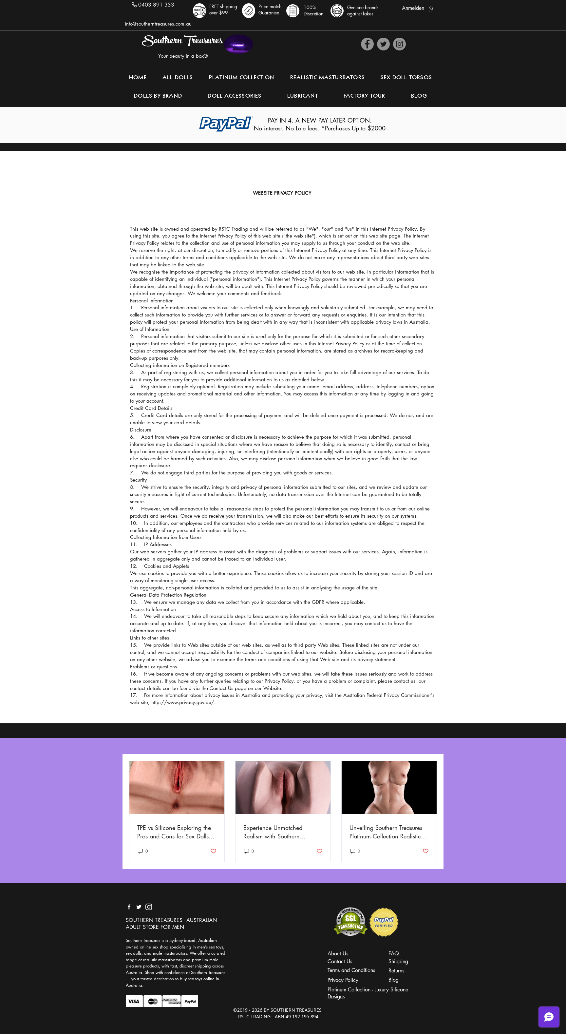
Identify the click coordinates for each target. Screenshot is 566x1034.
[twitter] (139, 907)
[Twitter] (383, 44)
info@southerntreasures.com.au (158, 24)
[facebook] (129, 907)
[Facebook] (367, 44)
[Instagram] (399, 44)
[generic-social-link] (148, 907)
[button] (430, 9)
